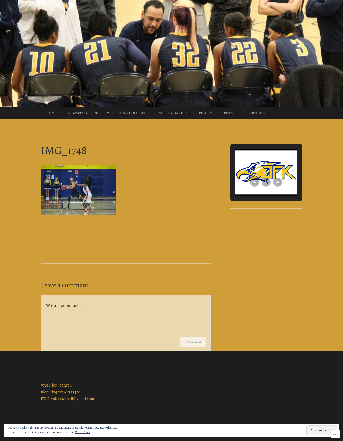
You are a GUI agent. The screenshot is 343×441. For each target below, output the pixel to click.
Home (51, 113)
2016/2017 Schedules (86, 113)
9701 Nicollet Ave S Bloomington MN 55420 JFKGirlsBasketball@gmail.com (67, 392)
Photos (206, 113)
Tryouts (257, 113)
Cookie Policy (82, 432)
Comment (193, 342)
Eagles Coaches (172, 113)
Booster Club (132, 113)
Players (231, 113)
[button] (254, 182)
